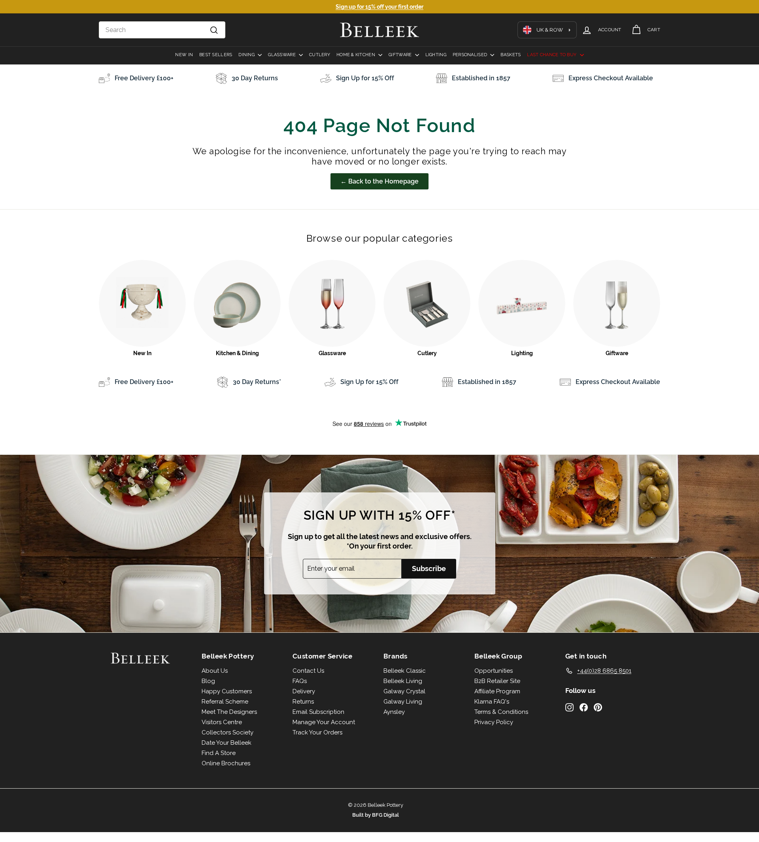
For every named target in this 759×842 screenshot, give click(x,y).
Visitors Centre (222, 722)
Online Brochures (226, 763)
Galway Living (402, 701)
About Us (215, 670)
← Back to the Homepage (379, 181)
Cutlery (319, 54)
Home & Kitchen (356, 54)
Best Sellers (215, 54)
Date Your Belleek (226, 742)
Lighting (435, 54)
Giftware (401, 54)
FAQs (300, 681)
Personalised (471, 54)
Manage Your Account (324, 722)
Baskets (510, 54)
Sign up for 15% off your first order (379, 7)
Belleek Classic (404, 670)
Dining (247, 54)
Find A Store (219, 753)
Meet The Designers (229, 711)
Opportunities (493, 670)
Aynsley (394, 711)
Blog (208, 681)
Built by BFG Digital (375, 815)
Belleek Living (402, 681)
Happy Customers (227, 691)
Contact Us (308, 670)
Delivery (304, 691)
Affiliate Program (497, 691)
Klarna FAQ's (491, 701)
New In (184, 54)
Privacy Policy (493, 722)
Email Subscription (318, 711)
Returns (303, 701)
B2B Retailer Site (497, 681)
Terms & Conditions (501, 711)
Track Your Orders (317, 732)
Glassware (282, 54)
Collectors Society (227, 732)
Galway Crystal (404, 691)
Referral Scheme (225, 701)
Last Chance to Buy (552, 54)
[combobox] (162, 30)
